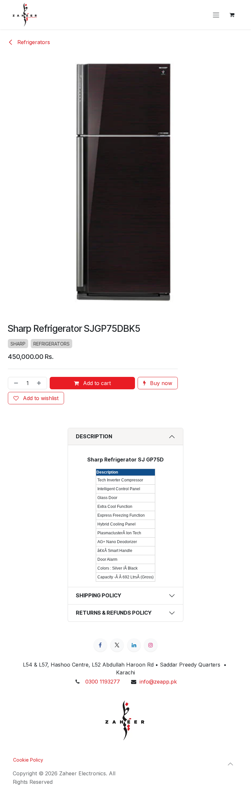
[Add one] (40, 383)
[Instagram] (150, 645)
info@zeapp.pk (158, 681)
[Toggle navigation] (216, 15)
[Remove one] (14, 383)
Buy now (160, 383)
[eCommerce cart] (231, 14)
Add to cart (96, 383)
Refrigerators (33, 42)
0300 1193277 (102, 681)
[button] (230, 764)
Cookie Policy (28, 760)
